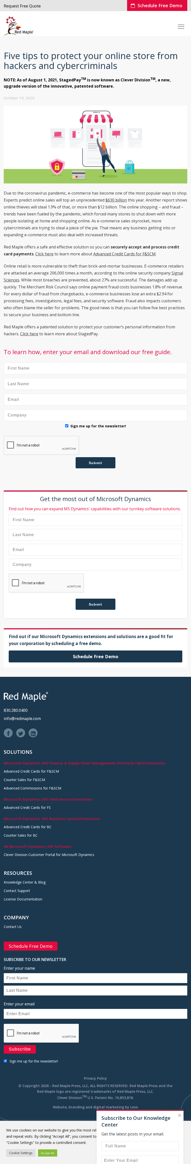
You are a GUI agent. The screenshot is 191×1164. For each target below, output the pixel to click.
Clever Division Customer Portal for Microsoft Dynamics (49, 854)
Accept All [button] (47, 1153)
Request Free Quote (22, 6)
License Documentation (23, 899)
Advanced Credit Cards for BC (27, 826)
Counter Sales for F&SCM (24, 779)
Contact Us (13, 926)
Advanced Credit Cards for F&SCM (124, 254)
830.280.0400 (16, 710)
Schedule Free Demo (160, 5)
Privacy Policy (95, 1078)
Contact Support (17, 890)
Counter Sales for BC (21, 835)
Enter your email (19, 1004)
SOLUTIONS (18, 752)
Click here (44, 254)
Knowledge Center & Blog (25, 882)
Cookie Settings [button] (21, 1153)
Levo (134, 1107)
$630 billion (116, 200)
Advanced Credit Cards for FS (27, 807)
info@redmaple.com (22, 718)
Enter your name (19, 968)
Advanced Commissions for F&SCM (32, 788)
